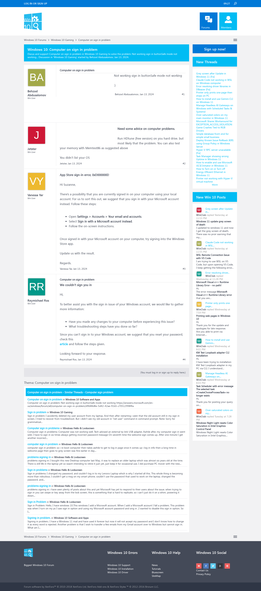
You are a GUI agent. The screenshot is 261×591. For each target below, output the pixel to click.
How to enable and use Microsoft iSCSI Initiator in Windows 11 (214, 164)
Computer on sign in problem (45, 399)
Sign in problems (37, 470)
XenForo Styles (118, 586)
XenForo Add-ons (97, 586)
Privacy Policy (203, 574)
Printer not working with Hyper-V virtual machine (214, 180)
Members (226, 27)
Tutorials (156, 568)
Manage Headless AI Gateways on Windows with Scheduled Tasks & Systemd (214, 108)
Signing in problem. (39, 517)
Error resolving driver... (217, 272)
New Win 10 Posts (211, 196)
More (215, 184)
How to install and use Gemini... (217, 341)
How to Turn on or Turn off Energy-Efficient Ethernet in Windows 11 (211, 172)
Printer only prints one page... (217, 304)
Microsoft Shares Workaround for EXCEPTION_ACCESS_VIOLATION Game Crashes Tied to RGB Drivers (214, 125)
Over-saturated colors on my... (219, 411)
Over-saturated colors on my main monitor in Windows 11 (212, 116)
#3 (184, 268)
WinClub (201, 215)
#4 (184, 359)
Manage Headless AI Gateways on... (216, 375)
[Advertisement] (86, 95)
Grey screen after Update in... (219, 210)
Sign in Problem (37, 501)
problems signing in (39, 457)
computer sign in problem (43, 444)
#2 (184, 163)
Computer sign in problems (43, 428)
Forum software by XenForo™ (55, 586)
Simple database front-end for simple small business (212, 135)
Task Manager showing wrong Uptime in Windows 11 (212, 157)
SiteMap (156, 576)
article (64, 344)
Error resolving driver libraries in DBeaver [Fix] (213, 88)
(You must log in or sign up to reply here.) (163, 372)
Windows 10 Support (118, 565)
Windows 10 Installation (120, 568)
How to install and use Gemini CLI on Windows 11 (214, 100)
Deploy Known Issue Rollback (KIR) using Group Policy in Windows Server (214, 143)
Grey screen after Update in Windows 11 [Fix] (211, 75)
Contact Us (202, 570)
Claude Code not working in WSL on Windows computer (214, 81)
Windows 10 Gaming (65, 57)
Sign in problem (37, 412)
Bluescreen (157, 572)
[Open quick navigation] (235, 40)
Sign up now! (215, 48)
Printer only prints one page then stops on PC (214, 94)
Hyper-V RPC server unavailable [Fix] (213, 151)
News (155, 565)
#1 (183, 94)
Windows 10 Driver (117, 572)
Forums (206, 27)
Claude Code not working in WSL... (219, 244)
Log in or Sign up (35, 3)
